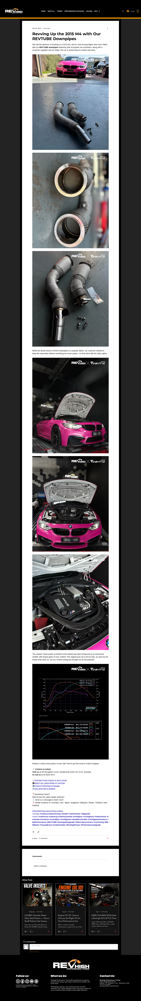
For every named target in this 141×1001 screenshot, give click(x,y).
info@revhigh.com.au (110, 981)
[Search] (123, 11)
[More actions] (107, 28)
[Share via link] (38, 832)
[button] (138, 11)
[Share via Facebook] (33, 832)
